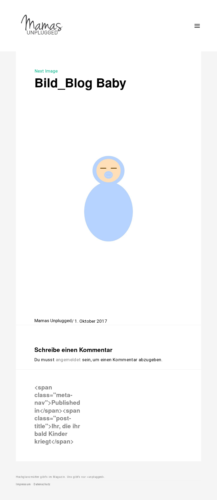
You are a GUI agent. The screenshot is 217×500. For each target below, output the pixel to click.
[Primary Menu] (197, 26)
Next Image (46, 71)
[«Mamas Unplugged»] (42, 26)
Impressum (23, 484)
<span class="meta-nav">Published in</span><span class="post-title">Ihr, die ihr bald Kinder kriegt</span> (57, 414)
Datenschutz (42, 484)
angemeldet (68, 359)
